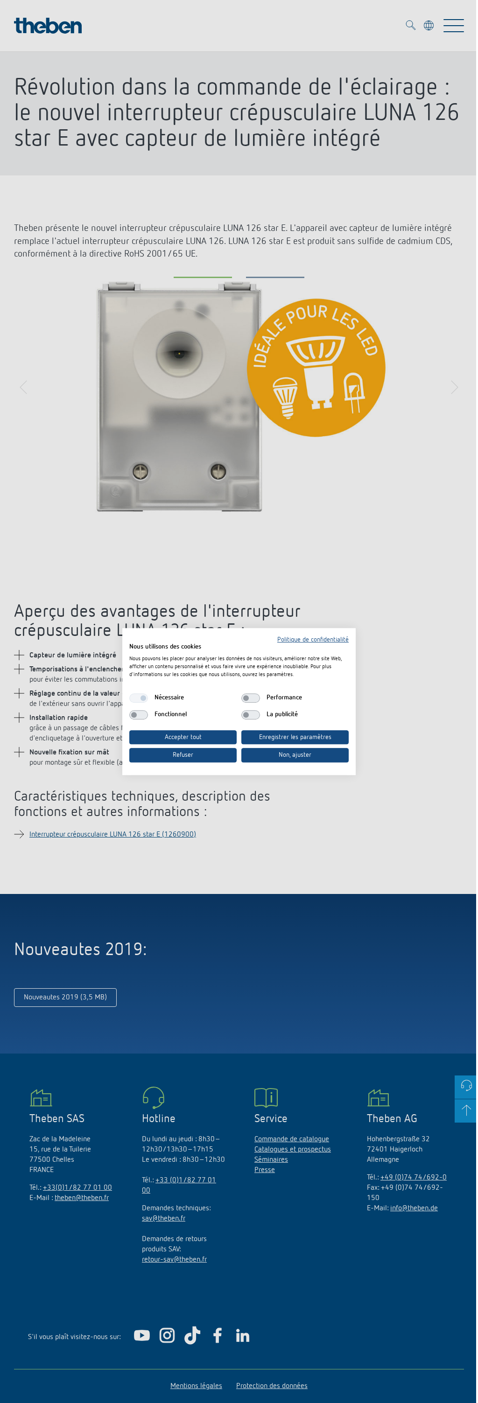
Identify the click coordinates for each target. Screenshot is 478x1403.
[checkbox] (138, 698)
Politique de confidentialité (313, 639)
